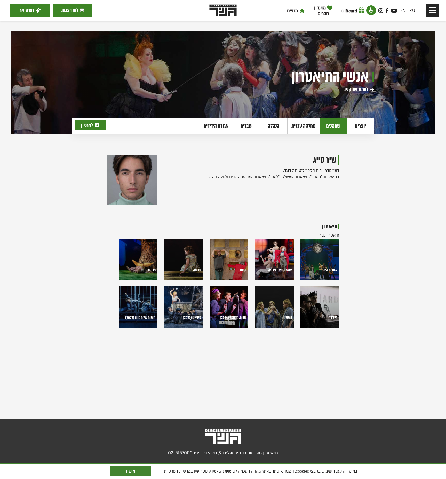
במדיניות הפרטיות (178, 471)
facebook (387, 10)
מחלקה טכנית (303, 126)
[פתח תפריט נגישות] (371, 10)
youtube (393, 10)
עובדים (247, 126)
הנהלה (274, 126)
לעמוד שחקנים (356, 89)
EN (403, 10)
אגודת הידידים (216, 126)
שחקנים (333, 126)
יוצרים (360, 126)
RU (412, 10)
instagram (381, 10)
